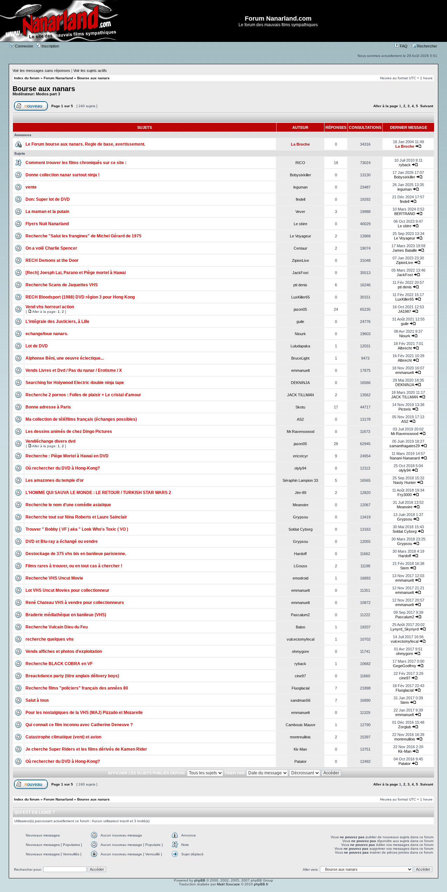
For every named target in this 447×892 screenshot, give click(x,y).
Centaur (300, 248)
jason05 (300, 309)
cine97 (300, 676)
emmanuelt (300, 370)
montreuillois (300, 737)
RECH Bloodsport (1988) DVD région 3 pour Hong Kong (80, 297)
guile (300, 321)
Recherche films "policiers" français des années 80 (76, 688)
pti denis (300, 285)
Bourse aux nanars (93, 78)
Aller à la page (385, 106)
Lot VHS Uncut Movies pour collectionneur (67, 590)
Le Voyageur (300, 236)
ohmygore (300, 651)
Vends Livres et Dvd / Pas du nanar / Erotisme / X (73, 370)
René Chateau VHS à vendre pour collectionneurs (74, 602)
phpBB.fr (261, 884)
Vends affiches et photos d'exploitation (63, 651)
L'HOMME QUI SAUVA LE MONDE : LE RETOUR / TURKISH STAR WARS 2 (98, 492)
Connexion (23, 46)
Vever (300, 211)
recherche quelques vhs (49, 639)
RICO (300, 163)
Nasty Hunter (404, 482)
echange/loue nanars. (46, 333)
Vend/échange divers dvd (50, 441)
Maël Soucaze (228, 884)
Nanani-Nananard (405, 458)
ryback (405, 165)
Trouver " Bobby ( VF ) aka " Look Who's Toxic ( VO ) (76, 529)
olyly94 (300, 468)
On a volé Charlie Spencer (51, 248)
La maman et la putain (47, 211)
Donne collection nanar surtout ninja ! (62, 174)
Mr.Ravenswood (300, 431)
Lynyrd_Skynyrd (404, 629)
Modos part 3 (48, 94)
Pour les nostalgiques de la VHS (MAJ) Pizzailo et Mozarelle (84, 712)
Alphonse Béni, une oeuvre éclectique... (64, 358)
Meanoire (300, 505)
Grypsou (300, 517)
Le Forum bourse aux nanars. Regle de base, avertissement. (85, 144)
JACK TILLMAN (300, 395)
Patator (300, 761)
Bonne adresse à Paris (48, 407)
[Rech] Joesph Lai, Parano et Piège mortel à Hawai (75, 272)
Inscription (50, 46)
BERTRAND (404, 214)
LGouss (300, 566)
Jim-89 (300, 493)
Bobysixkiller (300, 175)
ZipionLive (300, 260)
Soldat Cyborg (300, 529)
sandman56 (300, 700)
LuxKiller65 (300, 297)
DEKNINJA (300, 383)
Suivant (426, 106)
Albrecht (405, 348)
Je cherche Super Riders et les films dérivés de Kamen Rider (86, 749)
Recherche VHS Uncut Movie (54, 578)
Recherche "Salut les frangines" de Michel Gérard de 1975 (83, 236)
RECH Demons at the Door (52, 260)
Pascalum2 (300, 615)
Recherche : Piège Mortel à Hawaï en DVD (67, 456)
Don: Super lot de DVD (47, 199)
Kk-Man (300, 749)
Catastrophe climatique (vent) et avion (63, 737)
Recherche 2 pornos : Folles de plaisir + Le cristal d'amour (83, 394)
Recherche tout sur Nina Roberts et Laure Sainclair (76, 517)
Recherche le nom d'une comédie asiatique (68, 504)
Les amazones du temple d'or (54, 480)
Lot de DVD (36, 346)
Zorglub (404, 727)
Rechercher (426, 46)
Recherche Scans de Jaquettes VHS (61, 284)
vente (31, 187)
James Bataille (405, 250)
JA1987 (404, 311)
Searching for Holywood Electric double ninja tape (74, 382)
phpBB (199, 880)
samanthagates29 (404, 446)
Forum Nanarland (58, 78)
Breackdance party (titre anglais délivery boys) (72, 675)
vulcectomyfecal (300, 639)
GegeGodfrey (404, 666)
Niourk (300, 334)
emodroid (300, 578)
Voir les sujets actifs (90, 70)
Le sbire (300, 224)
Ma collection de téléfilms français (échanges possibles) (81, 419)
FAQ (403, 46)
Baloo (300, 627)
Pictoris (404, 409)
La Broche (300, 144)
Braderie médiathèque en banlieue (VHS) (65, 614)
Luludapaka (300, 346)
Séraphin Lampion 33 (300, 480)
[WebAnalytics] (223, 890)
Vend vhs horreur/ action (49, 306)
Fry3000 (404, 495)
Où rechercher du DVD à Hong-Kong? (62, 468)
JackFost (300, 273)
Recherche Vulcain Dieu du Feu (56, 627)
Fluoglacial (300, 688)
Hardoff (300, 554)
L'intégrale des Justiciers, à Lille (57, 321)
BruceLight (300, 358)
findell (300, 199)
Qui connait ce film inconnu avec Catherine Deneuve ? (79, 724)
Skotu (300, 407)
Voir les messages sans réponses (41, 70)
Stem (404, 568)
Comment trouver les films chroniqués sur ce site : (75, 162)
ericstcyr (300, 456)
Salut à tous (37, 700)
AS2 (300, 419)
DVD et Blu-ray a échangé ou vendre (61, 541)
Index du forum (26, 78)
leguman (300, 187)
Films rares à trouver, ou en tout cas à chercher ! (73, 565)
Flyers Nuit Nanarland (47, 223)
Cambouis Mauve (300, 725)
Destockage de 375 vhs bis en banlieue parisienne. (75, 553)
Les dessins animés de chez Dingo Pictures (68, 431)
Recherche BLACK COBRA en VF (59, 663)
